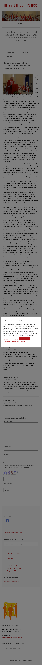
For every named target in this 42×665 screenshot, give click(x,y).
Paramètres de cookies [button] (10, 339)
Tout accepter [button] (25, 339)
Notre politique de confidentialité (15, 342)
